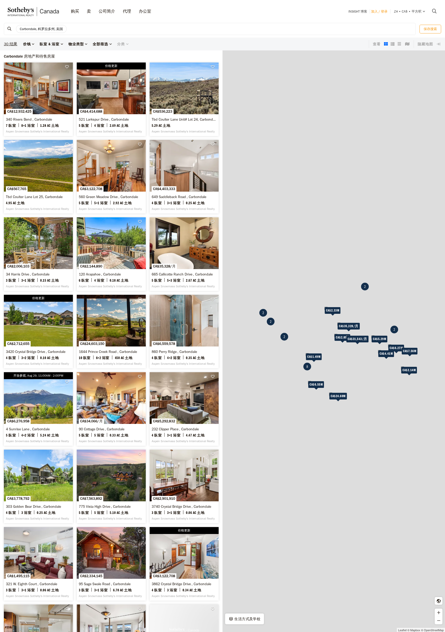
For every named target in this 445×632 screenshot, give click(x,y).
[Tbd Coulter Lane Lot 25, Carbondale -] (38, 176)
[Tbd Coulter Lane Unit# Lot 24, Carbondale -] (184, 99)
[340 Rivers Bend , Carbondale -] (38, 99)
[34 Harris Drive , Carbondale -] (38, 254)
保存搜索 (430, 29)
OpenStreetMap (434, 630)
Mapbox (415, 630)
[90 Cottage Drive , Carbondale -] (111, 409)
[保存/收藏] (68, 67)
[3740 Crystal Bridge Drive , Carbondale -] (184, 486)
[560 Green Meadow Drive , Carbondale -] (111, 176)
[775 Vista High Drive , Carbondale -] (111, 486)
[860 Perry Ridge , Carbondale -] (184, 331)
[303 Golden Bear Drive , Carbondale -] (38, 486)
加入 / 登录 (379, 11)
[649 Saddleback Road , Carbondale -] (184, 176)
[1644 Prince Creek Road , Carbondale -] (111, 331)
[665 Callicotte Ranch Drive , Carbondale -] (184, 254)
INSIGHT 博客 (357, 11)
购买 (75, 11)
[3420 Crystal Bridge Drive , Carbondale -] (38, 331)
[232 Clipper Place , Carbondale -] (184, 409)
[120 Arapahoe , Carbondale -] (111, 254)
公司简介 (107, 11)
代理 (127, 11)
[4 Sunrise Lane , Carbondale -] (38, 409)
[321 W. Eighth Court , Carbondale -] (38, 564)
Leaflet (402, 630)
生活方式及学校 (247, 619)
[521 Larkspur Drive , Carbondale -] (111, 99)
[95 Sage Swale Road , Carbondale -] (111, 564)
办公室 (145, 11)
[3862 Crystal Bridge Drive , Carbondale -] (184, 564)
